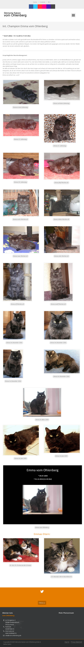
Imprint (67, 642)
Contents (42, 2)
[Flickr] (44, 6)
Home (35, 2)
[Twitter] (35, 6)
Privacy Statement (76, 642)
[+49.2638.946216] (48, 6)
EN (49, 2)
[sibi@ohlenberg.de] (53, 6)
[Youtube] (40, 6)
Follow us (42, 603)
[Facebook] (31, 6)
